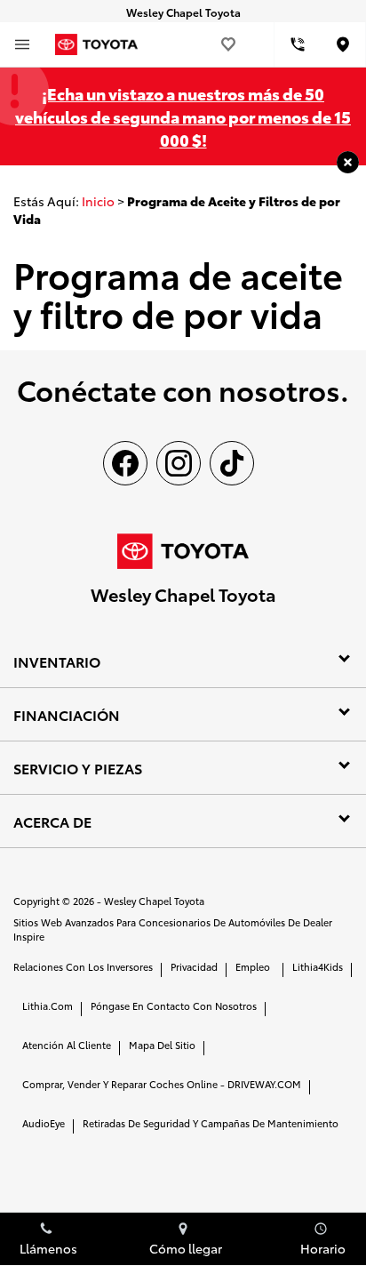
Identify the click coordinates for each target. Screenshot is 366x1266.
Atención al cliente (66, 1045)
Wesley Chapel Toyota (154, 900)
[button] (348, 162)
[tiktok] (232, 463)
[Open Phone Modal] (297, 44)
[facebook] (125, 463)
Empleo (252, 966)
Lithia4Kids (317, 966)
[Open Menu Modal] (22, 44)
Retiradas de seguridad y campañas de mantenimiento (210, 1123)
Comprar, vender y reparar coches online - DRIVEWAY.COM (161, 1084)
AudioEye (43, 1123)
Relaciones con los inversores (83, 966)
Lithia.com (47, 1005)
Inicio (98, 201)
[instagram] (178, 463)
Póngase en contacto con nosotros (174, 1005)
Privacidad (194, 966)
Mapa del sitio (162, 1045)
